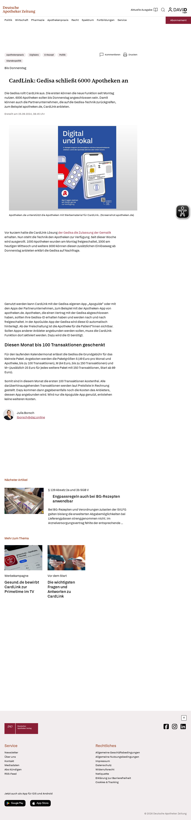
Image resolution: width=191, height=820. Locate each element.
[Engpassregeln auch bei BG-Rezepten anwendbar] (24, 506)
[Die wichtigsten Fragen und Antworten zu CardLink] (66, 557)
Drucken (133, 54)
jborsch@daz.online (31, 417)
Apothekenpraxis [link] (15, 54)
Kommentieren (112, 54)
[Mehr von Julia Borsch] (8, 415)
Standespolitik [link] (13, 60)
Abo (178, 20)
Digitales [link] (34, 54)
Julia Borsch (25, 413)
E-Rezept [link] (49, 54)
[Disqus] (70, 653)
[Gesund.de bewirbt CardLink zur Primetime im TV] (23, 557)
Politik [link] (62, 54)
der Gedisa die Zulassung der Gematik (84, 233)
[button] (19, 9)
